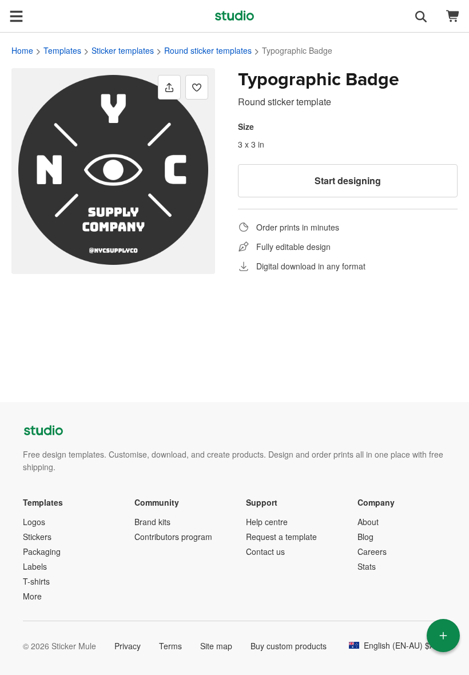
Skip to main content (8, 8)
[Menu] (16, 16)
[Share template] (169, 87)
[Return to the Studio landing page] (234, 16)
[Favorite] (196, 87)
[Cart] (453, 16)
